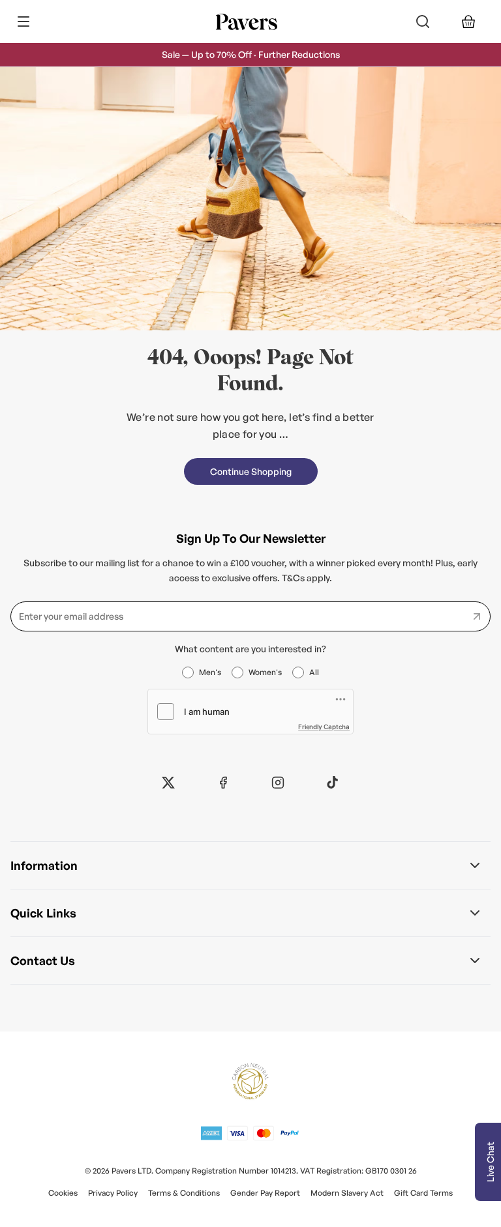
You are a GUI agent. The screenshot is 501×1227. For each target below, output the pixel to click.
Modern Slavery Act (347, 1193)
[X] (168, 782)
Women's (265, 672)
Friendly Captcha (324, 726)
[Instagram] (277, 782)
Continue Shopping (251, 471)
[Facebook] (223, 782)
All (314, 672)
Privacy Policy (113, 1193)
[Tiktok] (332, 782)
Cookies (63, 1193)
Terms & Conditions (184, 1193)
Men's (210, 672)
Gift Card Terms (423, 1193)
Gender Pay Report (265, 1193)
